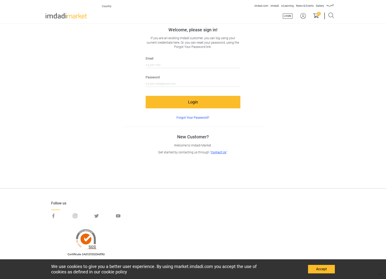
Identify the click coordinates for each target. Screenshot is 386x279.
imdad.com (261, 5)
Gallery (320, 5)
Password (153, 77)
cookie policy (114, 272)
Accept (321, 269)
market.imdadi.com (193, 266)
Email (149, 58)
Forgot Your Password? (192, 117)
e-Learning (287, 5)
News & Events (305, 5)
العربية (330, 5)
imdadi (275, 5)
